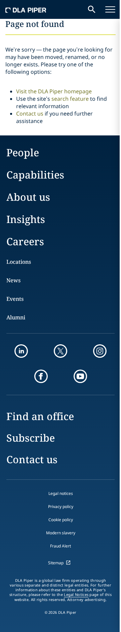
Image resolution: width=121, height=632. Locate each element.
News (13, 280)
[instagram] (100, 351)
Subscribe (30, 438)
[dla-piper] (25, 9)
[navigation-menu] (110, 9)
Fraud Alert (60, 546)
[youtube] (80, 376)
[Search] (92, 9)
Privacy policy (60, 506)
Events (15, 299)
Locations (18, 261)
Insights (25, 219)
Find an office (40, 416)
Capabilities (35, 175)
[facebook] (41, 376)
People (22, 152)
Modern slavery (60, 533)
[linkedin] (21, 351)
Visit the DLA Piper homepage (54, 91)
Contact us (29, 113)
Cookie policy (60, 520)
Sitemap (56, 563)
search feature (70, 98)
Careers (25, 241)
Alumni (15, 317)
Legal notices (60, 493)
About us (28, 197)
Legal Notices (76, 594)
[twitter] (60, 351)
